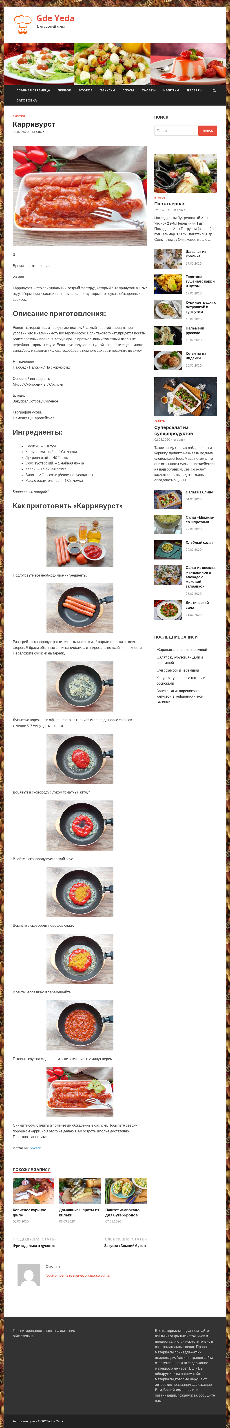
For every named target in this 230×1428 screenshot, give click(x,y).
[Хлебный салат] (168, 558)
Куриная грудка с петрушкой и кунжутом (201, 307)
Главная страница (33, 90)
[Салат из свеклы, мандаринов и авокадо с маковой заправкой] (168, 583)
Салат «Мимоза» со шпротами (200, 519)
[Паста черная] (185, 193)
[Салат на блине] (168, 508)
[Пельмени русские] (168, 344)
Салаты (149, 90)
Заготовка (27, 100)
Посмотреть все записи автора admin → (80, 1275)
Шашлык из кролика (196, 253)
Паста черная (170, 203)
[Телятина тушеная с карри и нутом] (168, 292)
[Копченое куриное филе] (33, 1205)
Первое (64, 90)
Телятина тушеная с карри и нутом (200, 281)
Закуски (107, 90)
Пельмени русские (195, 330)
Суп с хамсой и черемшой (178, 670)
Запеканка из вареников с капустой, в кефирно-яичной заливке (180, 696)
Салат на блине (199, 492)
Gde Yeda (55, 18)
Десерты (194, 90)
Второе (86, 90)
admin (40, 132)
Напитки (171, 90)
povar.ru (36, 1148)
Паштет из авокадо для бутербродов (122, 1212)
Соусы (128, 90)
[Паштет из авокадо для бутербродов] (126, 1205)
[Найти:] (185, 131)
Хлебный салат (199, 542)
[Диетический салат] (168, 618)
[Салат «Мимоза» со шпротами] (168, 533)
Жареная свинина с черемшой (182, 649)
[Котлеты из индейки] (168, 369)
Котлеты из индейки (196, 355)
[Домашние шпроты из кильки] (80, 1205)
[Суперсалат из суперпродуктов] (185, 417)
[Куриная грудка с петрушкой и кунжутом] (168, 318)
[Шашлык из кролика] (168, 267)
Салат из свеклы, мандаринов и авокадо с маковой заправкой (201, 576)
